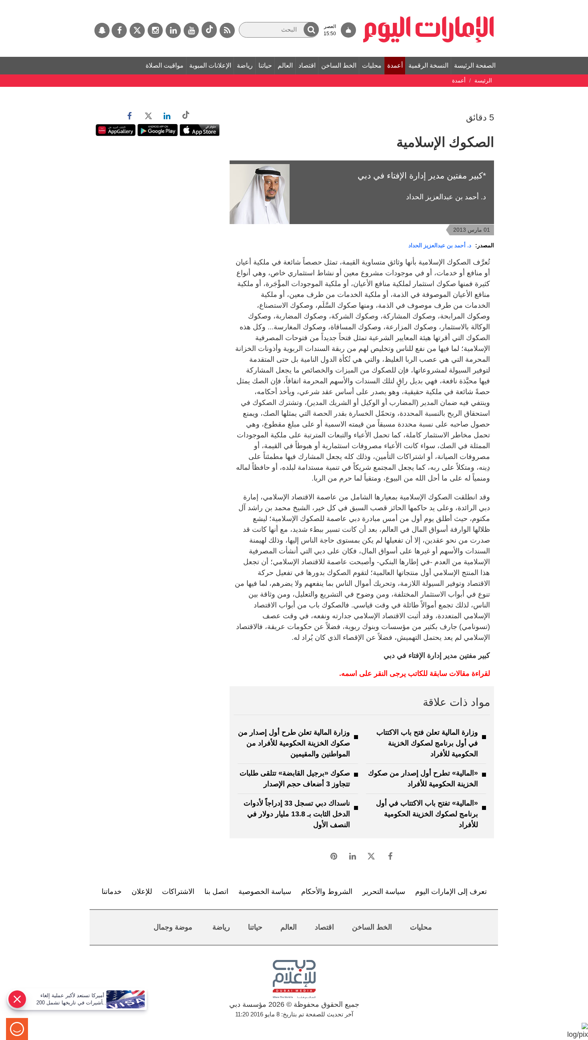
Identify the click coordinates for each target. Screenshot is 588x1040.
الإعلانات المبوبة (210, 65)
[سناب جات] (102, 30)
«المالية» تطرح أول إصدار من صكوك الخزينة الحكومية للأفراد (423, 778)
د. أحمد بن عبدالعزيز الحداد (439, 245)
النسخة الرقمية (428, 65)
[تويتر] (137, 30)
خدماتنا (112, 892)
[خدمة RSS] (227, 30)
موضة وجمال (173, 927)
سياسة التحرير (383, 892)
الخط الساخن (338, 65)
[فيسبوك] (119, 30)
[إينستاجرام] (155, 30)
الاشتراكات (178, 892)
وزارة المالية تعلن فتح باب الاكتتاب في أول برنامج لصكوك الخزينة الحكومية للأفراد (427, 743)
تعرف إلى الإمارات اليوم (451, 892)
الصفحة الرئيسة (475, 65)
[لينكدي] (173, 30)
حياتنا (265, 65)
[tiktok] (209, 30)
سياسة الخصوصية (264, 892)
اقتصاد (307, 65)
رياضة (245, 65)
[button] (311, 29)
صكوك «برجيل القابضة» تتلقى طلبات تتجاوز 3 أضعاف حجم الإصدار (295, 778)
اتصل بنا (216, 892)
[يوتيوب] (191, 30)
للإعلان (142, 892)
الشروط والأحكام (326, 892)
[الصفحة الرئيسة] (428, 4)
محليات (372, 65)
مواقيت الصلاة (165, 65)
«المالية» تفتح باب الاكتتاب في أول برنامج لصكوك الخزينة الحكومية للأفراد (427, 814)
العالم (285, 65)
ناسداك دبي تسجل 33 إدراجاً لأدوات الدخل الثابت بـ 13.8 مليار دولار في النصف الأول (297, 814)
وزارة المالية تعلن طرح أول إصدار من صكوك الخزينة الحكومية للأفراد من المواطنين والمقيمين (294, 743)
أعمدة (395, 65)
